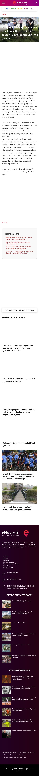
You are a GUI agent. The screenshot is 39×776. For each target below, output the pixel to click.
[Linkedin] (24, 46)
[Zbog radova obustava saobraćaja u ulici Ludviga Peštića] (19, 365)
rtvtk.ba (5, 223)
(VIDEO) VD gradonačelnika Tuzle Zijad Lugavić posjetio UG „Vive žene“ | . (19, 252)
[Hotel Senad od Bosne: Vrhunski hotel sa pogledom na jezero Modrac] (6, 637)
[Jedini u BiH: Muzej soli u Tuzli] (6, 604)
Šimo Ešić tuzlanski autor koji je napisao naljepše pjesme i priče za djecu (23, 687)
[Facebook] (6, 46)
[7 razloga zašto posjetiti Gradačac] (6, 648)
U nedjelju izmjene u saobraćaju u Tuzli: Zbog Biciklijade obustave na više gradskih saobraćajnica (18, 476)
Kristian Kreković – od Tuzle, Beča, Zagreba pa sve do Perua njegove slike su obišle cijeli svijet (24, 677)
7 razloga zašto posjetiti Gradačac (21, 645)
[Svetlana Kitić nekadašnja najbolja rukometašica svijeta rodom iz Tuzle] (6, 723)
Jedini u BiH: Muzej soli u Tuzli (21, 601)
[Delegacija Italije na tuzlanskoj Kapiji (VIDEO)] (19, 429)
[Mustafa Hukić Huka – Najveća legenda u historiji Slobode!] (6, 712)
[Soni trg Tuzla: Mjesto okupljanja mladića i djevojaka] (6, 659)
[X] (10, 46)
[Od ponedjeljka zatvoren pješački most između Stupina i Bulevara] (19, 493)
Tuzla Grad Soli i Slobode (19, 623)
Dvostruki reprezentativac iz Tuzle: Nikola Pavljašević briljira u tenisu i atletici (24, 698)
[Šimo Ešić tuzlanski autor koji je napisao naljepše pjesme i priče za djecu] (6, 690)
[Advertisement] (19, 68)
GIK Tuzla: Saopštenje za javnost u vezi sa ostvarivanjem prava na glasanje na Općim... (18, 348)
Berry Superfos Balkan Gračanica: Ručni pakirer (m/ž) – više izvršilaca (19, 238)
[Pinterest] (29, 46)
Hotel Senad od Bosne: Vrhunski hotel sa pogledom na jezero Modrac (23, 634)
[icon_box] (10, 574)
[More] (33, 46)
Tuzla (4, 14)
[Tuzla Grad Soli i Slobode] (6, 626)
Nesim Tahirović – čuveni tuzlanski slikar (24, 730)
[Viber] (15, 46)
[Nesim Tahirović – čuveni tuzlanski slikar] (6, 734)
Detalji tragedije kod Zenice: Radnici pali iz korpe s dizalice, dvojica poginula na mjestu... (19, 412)
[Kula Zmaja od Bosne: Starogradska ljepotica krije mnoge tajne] (6, 615)
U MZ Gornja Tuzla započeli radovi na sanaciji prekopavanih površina (18, 247)
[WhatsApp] (19, 46)
